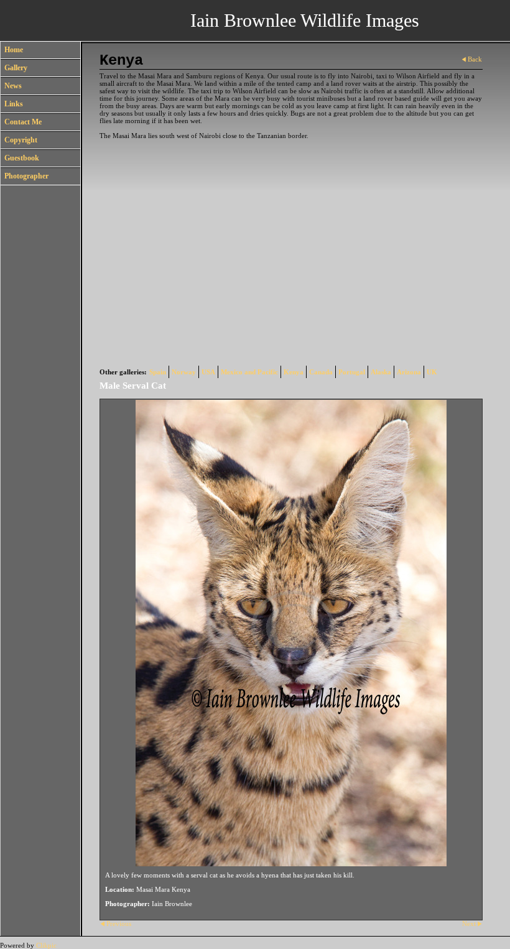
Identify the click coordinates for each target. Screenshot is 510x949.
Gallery (15, 67)
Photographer (26, 176)
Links (13, 104)
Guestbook (21, 158)
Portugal (351, 372)
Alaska (381, 372)
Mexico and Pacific (249, 372)
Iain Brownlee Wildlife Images (304, 20)
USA (208, 372)
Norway (184, 372)
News (13, 85)
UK (432, 372)
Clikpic (46, 945)
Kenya (294, 372)
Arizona (409, 372)
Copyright (20, 140)
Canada (321, 372)
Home (13, 49)
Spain (157, 372)
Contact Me (23, 122)
